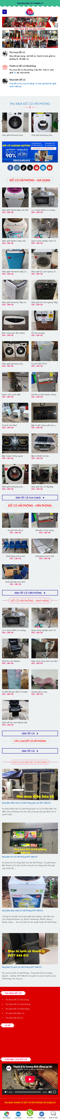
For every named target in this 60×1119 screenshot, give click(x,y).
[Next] (57, 126)
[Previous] (2, 126)
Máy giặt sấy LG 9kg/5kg (42, 486)
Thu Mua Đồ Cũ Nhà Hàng (17, 1008)
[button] (4, 12)
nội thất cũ (31, 56)
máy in (46, 69)
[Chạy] (6, 1092)
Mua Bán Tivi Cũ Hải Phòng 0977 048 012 (19, 857)
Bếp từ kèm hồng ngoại (12, 456)
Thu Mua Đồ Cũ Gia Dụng (17, 999)
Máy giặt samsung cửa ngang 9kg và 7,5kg (12, 363)
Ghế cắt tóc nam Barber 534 (14, 722)
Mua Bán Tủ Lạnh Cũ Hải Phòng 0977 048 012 (22, 967)
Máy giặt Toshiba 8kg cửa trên (15, 210)
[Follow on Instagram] (17, 168)
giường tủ (13, 59)
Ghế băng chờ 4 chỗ (15, 556)
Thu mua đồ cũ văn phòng (21, 69)
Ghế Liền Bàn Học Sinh (15, 582)
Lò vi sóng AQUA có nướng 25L (43, 210)
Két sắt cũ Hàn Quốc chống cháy (43, 394)
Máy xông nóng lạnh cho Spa (44, 661)
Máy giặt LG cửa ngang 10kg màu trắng (44, 271)
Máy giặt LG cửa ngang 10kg (44, 302)
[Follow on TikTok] (24, 168)
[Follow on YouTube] (50, 168)
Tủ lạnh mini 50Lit (9, 425)
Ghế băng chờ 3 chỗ (44, 556)
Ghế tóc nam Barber (11, 661)
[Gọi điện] (30, 1113)
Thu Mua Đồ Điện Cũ (15, 1013)
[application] (30, 1079)
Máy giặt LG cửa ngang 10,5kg (13, 135)
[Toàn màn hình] (54, 1092)
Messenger (41, 1117)
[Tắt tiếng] (50, 1092)
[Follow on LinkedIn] (43, 168)
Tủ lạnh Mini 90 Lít (39, 363)
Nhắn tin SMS (53, 1117)
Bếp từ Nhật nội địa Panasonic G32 (39, 456)
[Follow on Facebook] (10, 168)
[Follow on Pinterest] (36, 168)
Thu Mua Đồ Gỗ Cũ (14, 1017)
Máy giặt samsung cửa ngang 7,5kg (12, 486)
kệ (18, 72)
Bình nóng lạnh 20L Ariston (13, 333)
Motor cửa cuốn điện (11, 394)
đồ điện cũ (24, 59)
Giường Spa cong (39, 692)
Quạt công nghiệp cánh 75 (43, 241)
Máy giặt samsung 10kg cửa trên (14, 302)
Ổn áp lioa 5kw (38, 333)
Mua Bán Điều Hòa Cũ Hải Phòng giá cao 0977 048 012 (26, 803)
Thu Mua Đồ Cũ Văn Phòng (18, 1004)
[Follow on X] (30, 168)
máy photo (25, 72)
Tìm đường (6, 1117)
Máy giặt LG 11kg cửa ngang (44, 135)
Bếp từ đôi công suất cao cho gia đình (44, 425)
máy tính (38, 69)
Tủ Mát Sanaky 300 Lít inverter (15, 692)
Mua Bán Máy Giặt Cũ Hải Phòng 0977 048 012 (22, 910)
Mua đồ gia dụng (17, 56)
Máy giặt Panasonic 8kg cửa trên (14, 271)
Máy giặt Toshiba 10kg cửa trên (14, 241)
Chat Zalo (18, 1117)
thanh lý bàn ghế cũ (46, 56)
